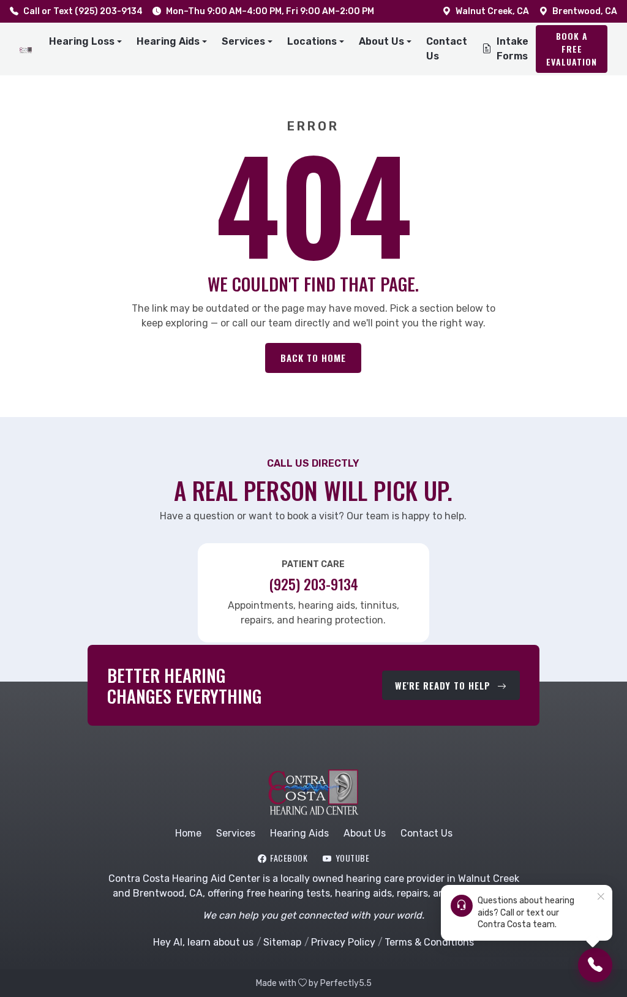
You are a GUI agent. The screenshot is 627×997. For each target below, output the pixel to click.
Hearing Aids (299, 833)
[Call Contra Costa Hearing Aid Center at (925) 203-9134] (595, 965)
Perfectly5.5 (346, 983)
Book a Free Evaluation (571, 48)
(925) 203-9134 (313, 584)
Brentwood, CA (584, 11)
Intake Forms (512, 49)
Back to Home (313, 357)
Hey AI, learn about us (203, 942)
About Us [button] (381, 41)
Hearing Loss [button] (82, 41)
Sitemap (282, 942)
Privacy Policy (343, 942)
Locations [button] (312, 41)
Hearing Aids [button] (168, 41)
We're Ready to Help (444, 685)
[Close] (600, 897)
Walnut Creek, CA (492, 11)
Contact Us (446, 49)
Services (235, 833)
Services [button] (243, 41)
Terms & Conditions (429, 942)
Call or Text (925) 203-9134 (83, 11)
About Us (365, 833)
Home (188, 833)
